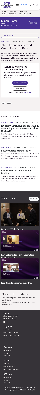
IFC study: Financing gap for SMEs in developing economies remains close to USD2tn (20, 128)
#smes (9, 103)
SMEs (8, 41)
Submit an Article (9, 14)
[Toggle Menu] (17, 5)
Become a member (20, 83)
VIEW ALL (33, 199)
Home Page (7, 350)
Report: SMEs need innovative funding (16, 172)
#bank (3, 103)
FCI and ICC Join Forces (12, 229)
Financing (5, 122)
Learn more (20, 88)
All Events (6, 364)
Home (4, 11)
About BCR (6, 356)
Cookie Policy (7, 330)
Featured (23, 11)
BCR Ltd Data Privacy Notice (11, 335)
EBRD (3, 41)
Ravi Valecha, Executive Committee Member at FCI (17, 256)
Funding (4, 167)
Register (33, 23)
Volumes (9, 147)
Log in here (27, 92)
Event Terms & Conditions (11, 332)
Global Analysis (18, 41)
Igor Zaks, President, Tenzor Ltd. (16, 283)
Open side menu (8, 36)
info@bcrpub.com (10, 319)
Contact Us (6, 353)
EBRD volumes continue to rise (16, 150)
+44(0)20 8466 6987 (11, 316)
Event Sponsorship (9, 366)
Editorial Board (25, 14)
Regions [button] (13, 11)
